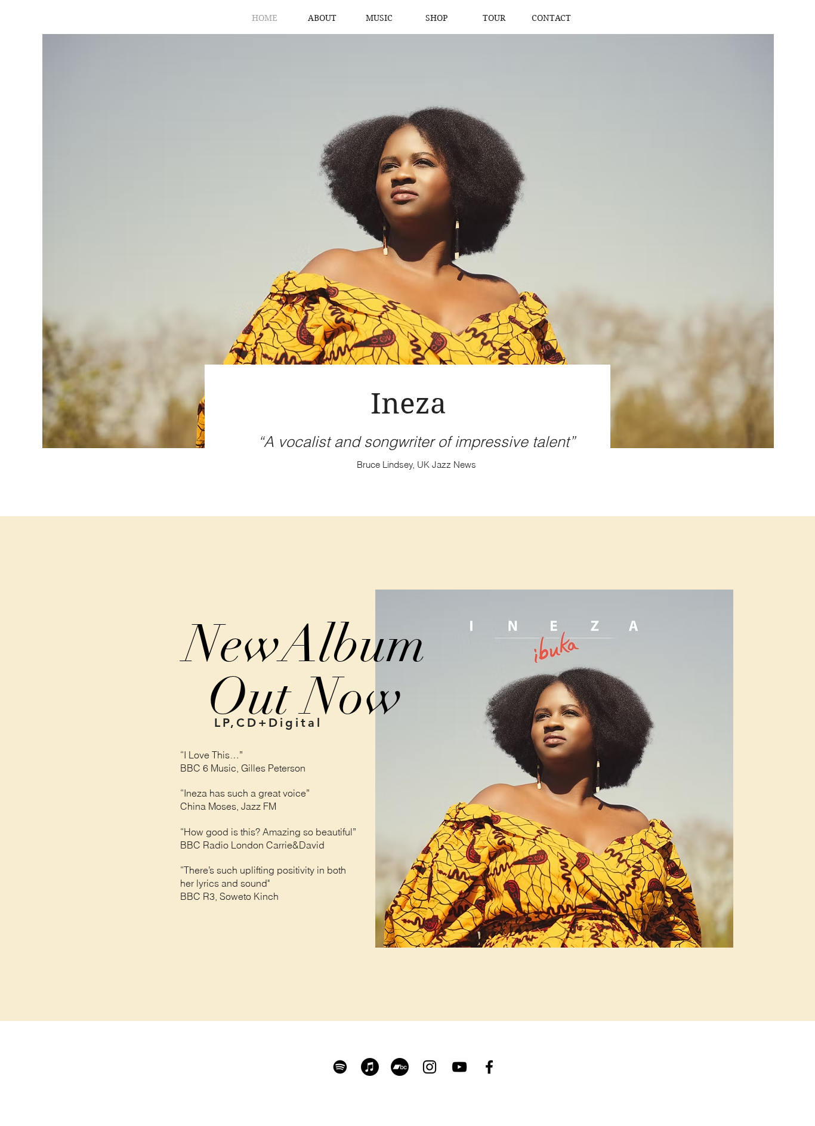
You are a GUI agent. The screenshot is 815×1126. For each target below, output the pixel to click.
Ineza (408, 404)
